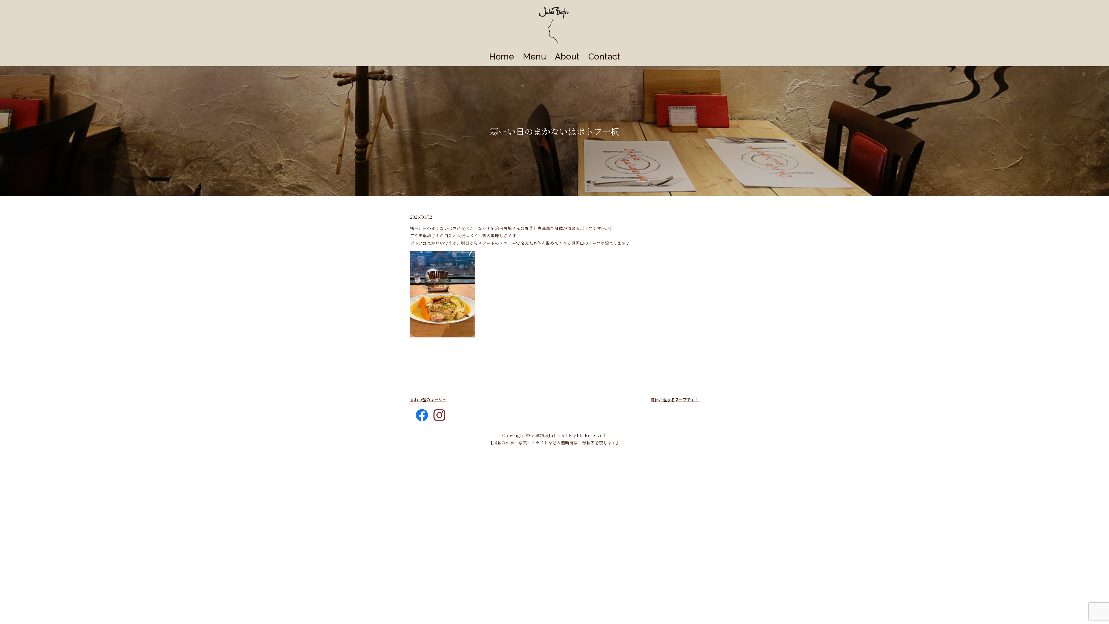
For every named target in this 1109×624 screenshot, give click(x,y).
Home (501, 56)
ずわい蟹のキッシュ (428, 399)
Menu (534, 56)
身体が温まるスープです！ (675, 399)
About (567, 56)
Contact (604, 56)
